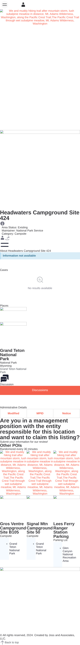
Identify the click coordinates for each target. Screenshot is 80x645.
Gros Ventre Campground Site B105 (13, 527)
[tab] (40, 390)
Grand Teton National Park (12, 354)
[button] (4, 4)
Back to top (12, 642)
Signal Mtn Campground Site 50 (40, 527)
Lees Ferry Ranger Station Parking (64, 530)
